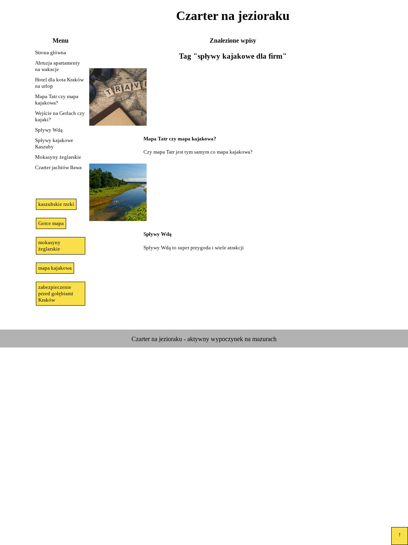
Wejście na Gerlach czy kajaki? (60, 116)
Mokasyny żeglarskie (58, 157)
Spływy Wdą (49, 130)
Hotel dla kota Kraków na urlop (59, 83)
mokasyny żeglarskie (49, 245)
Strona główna (50, 52)
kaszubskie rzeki (56, 204)
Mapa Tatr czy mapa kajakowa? (56, 99)
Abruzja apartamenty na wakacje (57, 66)
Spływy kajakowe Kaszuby (54, 143)
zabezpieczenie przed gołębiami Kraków (55, 293)
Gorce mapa (51, 223)
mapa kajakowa (55, 268)
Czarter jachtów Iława (58, 167)
